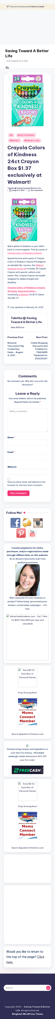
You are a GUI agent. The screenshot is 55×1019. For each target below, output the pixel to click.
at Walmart (23, 294)
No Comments (37, 190)
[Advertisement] (27, 27)
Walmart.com (31, 140)
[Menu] (7, 67)
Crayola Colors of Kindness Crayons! (24, 253)
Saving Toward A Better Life (27, 53)
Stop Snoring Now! (27, 692)
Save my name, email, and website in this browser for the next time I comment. (26, 483)
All (11, 135)
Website (11, 466)
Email (11, 452)
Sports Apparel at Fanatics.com (28, 734)
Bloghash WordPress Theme (27, 1014)
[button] (17, 327)
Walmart (14, 140)
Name (11, 437)
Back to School (26, 135)
